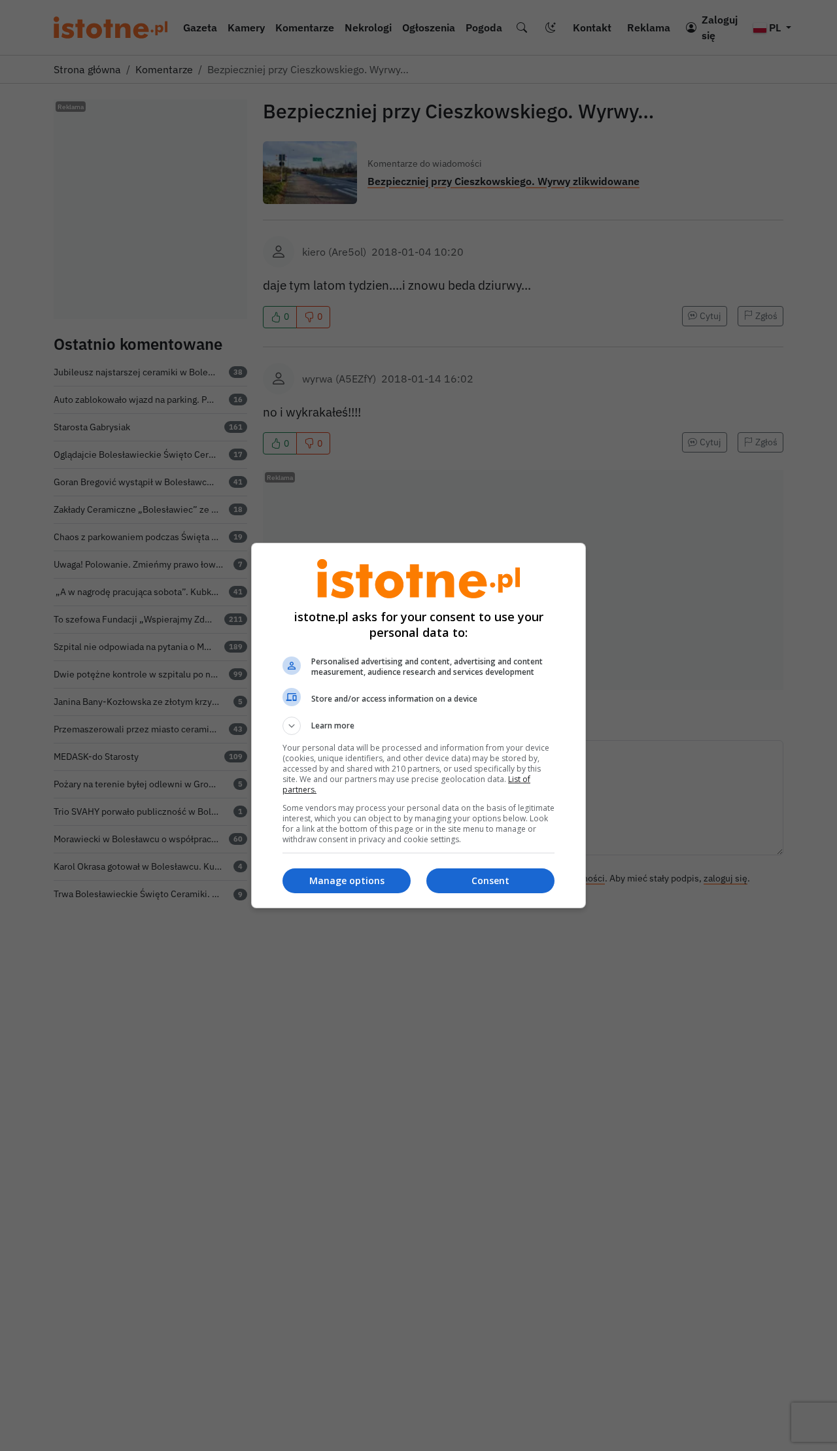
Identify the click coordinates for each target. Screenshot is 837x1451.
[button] (418, 726)
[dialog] (418, 725)
